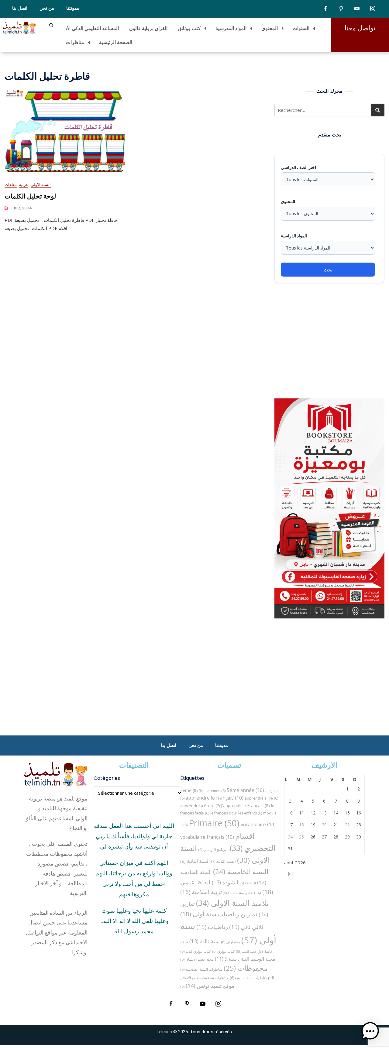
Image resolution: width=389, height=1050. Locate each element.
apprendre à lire (261, 798)
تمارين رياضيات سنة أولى (218, 914)
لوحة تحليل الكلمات (30, 196)
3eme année (212, 790)
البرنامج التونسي (213, 849)
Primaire (214, 823)
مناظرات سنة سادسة (248, 977)
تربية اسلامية (201, 892)
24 (290, 837)
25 (301, 837)
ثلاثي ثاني (246, 927)
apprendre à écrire (200, 805)
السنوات (301, 28)
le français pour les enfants (236, 813)
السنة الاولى (41, 184)
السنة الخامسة (240, 871)
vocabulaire (258, 824)
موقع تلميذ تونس (210, 985)
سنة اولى (230, 942)
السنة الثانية (195, 861)
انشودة (225, 882)
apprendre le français (214, 797)
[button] (370, 1031)
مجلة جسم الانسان (197, 959)
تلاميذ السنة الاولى (232, 903)
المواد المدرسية (230, 28)
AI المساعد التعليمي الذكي (92, 28)
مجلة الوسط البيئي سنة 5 (245, 958)
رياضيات (212, 927)
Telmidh (164, 1032)
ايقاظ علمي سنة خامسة (242, 893)
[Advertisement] (331, 340)
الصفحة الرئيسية (115, 42)
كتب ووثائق (189, 28)
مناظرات (75, 42)
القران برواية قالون (148, 28)
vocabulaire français (207, 837)
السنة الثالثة (223, 861)
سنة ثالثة (204, 941)
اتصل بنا (19, 8)
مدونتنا (72, 8)
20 (324, 825)
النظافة (247, 883)
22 (347, 825)
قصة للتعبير (246, 951)
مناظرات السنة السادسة (201, 969)
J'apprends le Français (245, 805)
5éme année (245, 790)
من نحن (47, 8)
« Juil (288, 873)
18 (301, 825)
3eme (189, 790)
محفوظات (245, 968)
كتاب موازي (223, 951)
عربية (23, 184)
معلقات (11, 184)
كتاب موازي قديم (195, 951)
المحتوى (269, 28)
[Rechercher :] (329, 110)
